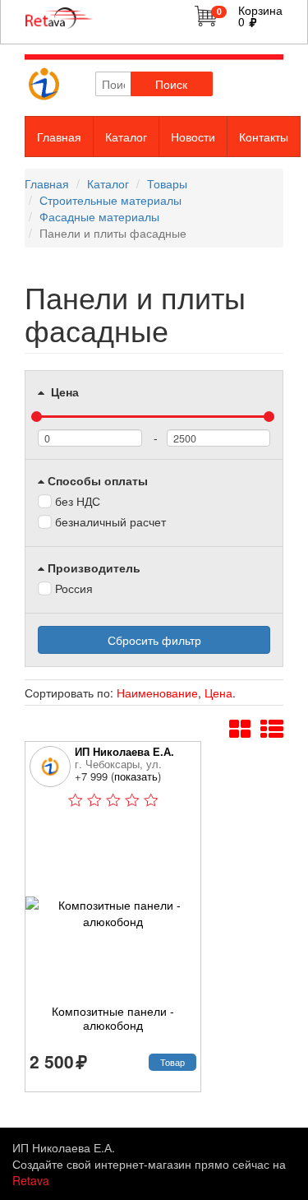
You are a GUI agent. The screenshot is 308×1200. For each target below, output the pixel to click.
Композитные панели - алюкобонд (113, 1018)
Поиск (171, 84)
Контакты (263, 136)
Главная (59, 136)
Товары (167, 183)
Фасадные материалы (99, 216)
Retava (30, 1180)
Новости (193, 136)
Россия (74, 588)
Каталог (126, 136)
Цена (63, 391)
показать (136, 776)
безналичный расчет (110, 521)
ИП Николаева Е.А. (124, 751)
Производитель (94, 567)
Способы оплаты (98, 480)
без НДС (77, 501)
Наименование (157, 692)
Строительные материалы (110, 200)
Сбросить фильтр (154, 640)
